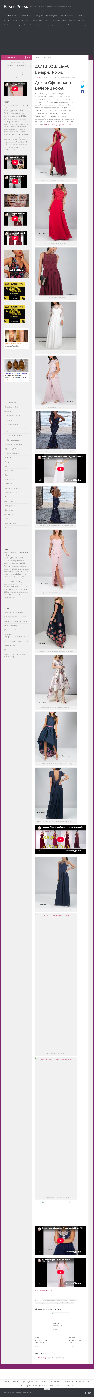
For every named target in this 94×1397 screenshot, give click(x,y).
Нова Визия (17, 25)
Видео (14, 20)
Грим (33, 20)
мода (21, 134)
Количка (16, 1382)
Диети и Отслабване (58, 20)
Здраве (61, 25)
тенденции (8, 149)
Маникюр (7, 25)
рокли (18, 147)
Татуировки (11, 479)
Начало (7, 1382)
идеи (17, 129)
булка (18, 119)
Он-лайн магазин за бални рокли (16, 641)
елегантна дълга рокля (42, 1303)
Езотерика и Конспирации (14, 630)
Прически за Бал (52, 16)
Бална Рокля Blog (11, 625)
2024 (16, 105)
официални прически (10, 142)
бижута (14, 119)
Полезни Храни (10, 645)
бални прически (13, 116)
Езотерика (51, 25)
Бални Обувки (24, 20)
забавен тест (20, 126)
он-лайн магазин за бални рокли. (58, 125)
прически (14, 144)
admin (39, 77)
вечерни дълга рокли (49, 1300)
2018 (9, 105)
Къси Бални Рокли (26, 16)
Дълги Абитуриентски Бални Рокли (41, 1340)
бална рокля (15, 113)
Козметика (40, 25)
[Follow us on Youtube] (28, 57)
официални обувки (24, 139)
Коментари (43, 1358)
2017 (5, 105)
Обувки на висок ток (14, 435)
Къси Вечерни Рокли (43, 1291)
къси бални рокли (24, 131)
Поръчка (59, 1386)
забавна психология (9, 129)
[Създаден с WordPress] (6, 1392)
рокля (23, 147)
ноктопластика (12, 137)
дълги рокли (25, 124)
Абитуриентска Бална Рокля (15, 617)
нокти (5, 137)
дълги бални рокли (13, 124)
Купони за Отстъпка (30, 1382)
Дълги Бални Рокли (10, 16)
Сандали (9, 420)
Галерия (6, 20)
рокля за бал (69, 1303)
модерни (26, 134)
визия (9, 122)
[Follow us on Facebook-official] (25, 57)
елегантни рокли (9, 126)
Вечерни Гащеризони (14, 416)
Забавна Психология (76, 20)
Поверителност (72, 25)
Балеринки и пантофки (15, 444)
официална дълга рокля (57, 1303)
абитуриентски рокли (13, 111)
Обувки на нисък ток (14, 440)
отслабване (8, 139)
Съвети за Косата (67, 16)
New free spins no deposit (14, 612)
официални (16, 139)
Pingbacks (59, 1358)
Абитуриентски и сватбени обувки (16, 430)
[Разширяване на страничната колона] (90, 57)
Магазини (85, 25)
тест (14, 149)
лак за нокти (7, 134)
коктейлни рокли (14, 131)
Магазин (39, 16)
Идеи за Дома (29, 25)
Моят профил (56, 1382)
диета (19, 121)
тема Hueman (26, 1392)
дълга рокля (72, 1300)
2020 (12, 105)
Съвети (80, 16)
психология (12, 147)
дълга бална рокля (62, 1300)
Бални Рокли (16, 6)
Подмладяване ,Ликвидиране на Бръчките (37, 1386)
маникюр (14, 134)
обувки (20, 137)
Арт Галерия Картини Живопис (16, 621)
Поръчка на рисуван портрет (16, 650)
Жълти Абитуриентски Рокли (75, 1340)
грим (14, 121)
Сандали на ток (12, 424)
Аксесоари (43, 20)
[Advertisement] (47, 41)
